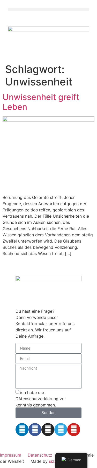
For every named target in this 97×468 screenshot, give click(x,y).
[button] (48, 9)
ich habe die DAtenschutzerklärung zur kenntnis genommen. (41, 398)
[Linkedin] (22, 429)
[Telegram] (60, 429)
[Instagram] (47, 429)
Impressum (10, 455)
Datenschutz (40, 455)
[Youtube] (73, 429)
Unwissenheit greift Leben (41, 102)
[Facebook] (34, 429)
